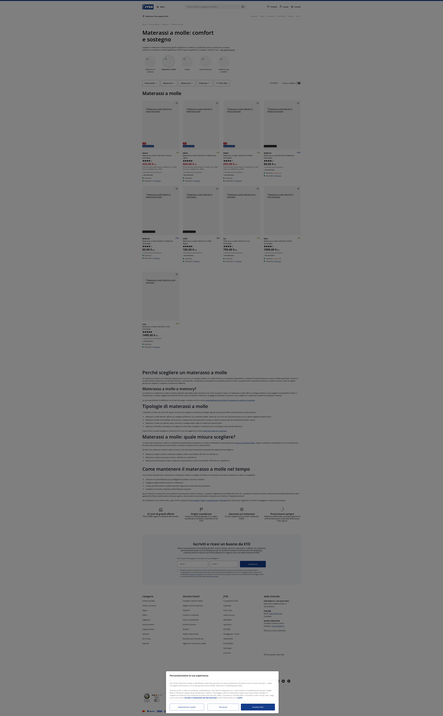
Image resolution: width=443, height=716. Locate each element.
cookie (239, 698)
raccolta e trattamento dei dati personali (200, 698)
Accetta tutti (257, 707)
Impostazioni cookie (187, 707)
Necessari (223, 707)
